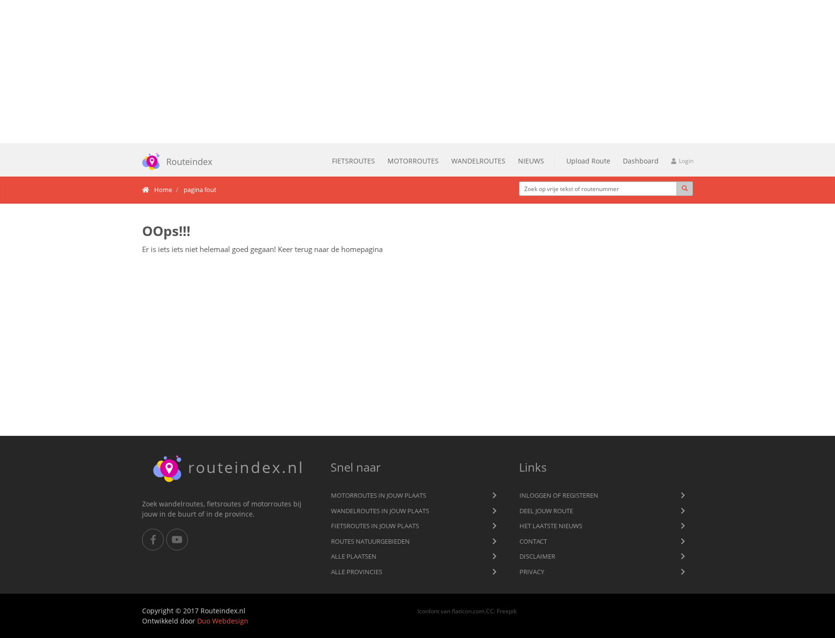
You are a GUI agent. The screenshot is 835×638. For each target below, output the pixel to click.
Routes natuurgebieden (370, 541)
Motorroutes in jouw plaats (378, 495)
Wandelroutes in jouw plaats (380, 510)
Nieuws (531, 160)
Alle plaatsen (353, 556)
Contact (533, 541)
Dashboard (641, 160)
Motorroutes (413, 160)
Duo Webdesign (222, 620)
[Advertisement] (417, 71)
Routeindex (189, 161)
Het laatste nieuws (550, 525)
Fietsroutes (353, 160)
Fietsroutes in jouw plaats (375, 525)
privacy (531, 571)
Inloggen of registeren (558, 495)
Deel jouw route (546, 510)
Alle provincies (356, 571)
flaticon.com (468, 611)
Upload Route (588, 160)
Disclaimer (537, 556)
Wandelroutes (478, 160)
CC (490, 611)
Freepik (507, 611)
